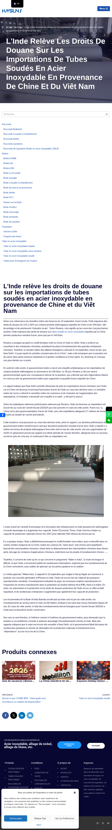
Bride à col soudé (11, 173)
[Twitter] (13, 715)
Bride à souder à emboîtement (18, 183)
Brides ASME (9, 158)
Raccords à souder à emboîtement (20, 134)
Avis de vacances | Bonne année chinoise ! (17, 681)
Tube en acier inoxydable (14, 241)
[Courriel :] (30, 715)
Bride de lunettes (11, 222)
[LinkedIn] (21, 715)
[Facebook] (5, 715)
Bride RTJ (8, 197)
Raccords (6, 124)
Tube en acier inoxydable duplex (19, 246)
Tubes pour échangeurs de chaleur (20, 261)
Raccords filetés (11, 139)
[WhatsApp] (109, 414)
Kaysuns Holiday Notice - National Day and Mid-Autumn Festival (91, 681)
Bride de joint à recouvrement (17, 188)
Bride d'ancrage (11, 212)
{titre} (38, 825)
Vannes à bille (10, 231)
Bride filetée (9, 192)
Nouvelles (18, 27)
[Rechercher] (107, 114)
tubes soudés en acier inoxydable (67, 332)
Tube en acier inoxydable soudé (18, 256)
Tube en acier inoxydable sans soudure (22, 251)
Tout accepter (16, 818)
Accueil (9, 27)
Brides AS (8, 163)
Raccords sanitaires (13, 144)
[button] (74, 792)
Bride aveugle (10, 178)
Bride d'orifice (10, 207)
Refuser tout (40, 818)
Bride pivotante (10, 217)
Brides (5, 153)
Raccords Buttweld (12, 129)
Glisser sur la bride (12, 202)
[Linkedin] (103, 823)
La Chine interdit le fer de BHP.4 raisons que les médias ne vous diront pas (54, 681)
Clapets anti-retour (12, 236)
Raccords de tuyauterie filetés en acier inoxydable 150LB (31, 148)
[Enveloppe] (108, 823)
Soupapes (7, 227)
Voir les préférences (64, 818)
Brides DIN (8, 168)
